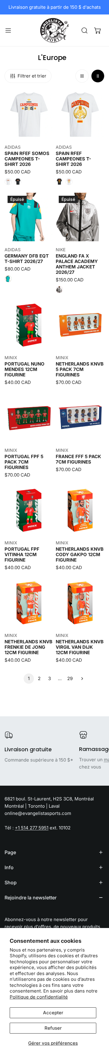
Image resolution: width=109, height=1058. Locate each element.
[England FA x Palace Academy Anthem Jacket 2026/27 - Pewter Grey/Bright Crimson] (59, 289)
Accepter (53, 1012)
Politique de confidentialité (39, 997)
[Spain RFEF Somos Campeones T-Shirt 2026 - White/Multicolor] (8, 181)
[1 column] (82, 76)
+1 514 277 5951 (31, 828)
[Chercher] (84, 30)
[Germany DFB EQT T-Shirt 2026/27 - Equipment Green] (8, 278)
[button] (97, 30)
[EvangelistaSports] (54, 30)
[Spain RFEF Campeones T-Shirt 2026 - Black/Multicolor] (59, 181)
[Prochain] (80, 678)
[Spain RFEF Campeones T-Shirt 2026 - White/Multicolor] (69, 181)
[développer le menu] (8, 30)
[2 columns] (97, 76)
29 (70, 678)
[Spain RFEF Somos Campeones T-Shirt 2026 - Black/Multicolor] (17, 181)
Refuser (53, 1028)
